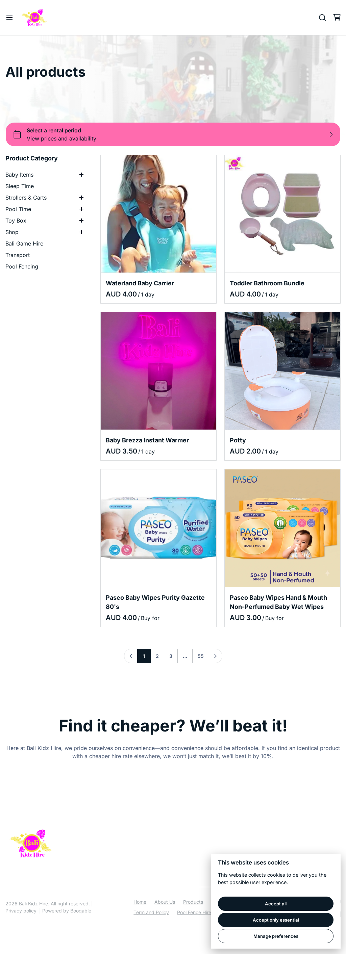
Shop (12, 232)
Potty (238, 440)
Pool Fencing (21, 266)
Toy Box (15, 220)
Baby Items (19, 174)
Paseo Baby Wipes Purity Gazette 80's (155, 602)
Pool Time (18, 209)
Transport (17, 255)
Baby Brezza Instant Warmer (147, 440)
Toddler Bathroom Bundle (267, 283)
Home (139, 902)
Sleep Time (19, 186)
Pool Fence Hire (194, 912)
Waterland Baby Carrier (140, 283)
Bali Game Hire (24, 243)
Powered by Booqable (66, 910)
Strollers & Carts (26, 197)
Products (193, 902)
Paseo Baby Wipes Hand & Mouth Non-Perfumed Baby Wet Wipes (278, 602)
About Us (164, 902)
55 (201, 656)
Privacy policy (20, 910)
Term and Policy (151, 912)
